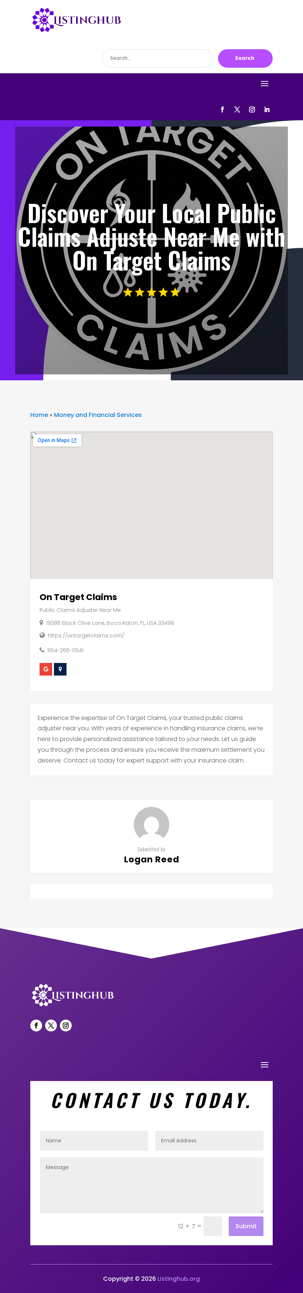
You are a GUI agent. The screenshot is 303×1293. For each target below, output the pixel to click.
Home (39, 415)
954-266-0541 (65, 650)
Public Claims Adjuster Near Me (80, 610)
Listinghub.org (178, 1279)
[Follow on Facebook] (222, 109)
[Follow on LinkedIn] (267, 109)
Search (244, 58)
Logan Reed (151, 859)
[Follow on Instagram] (252, 109)
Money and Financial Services (98, 415)
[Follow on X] (237, 109)
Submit (246, 1226)
